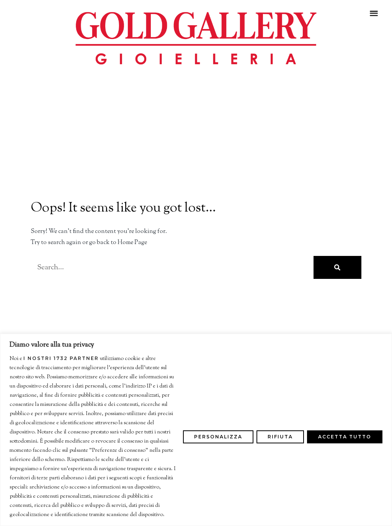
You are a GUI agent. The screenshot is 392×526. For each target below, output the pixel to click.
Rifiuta (280, 437)
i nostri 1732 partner (61, 358)
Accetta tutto (344, 437)
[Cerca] (337, 267)
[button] (374, 13)
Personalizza (218, 437)
